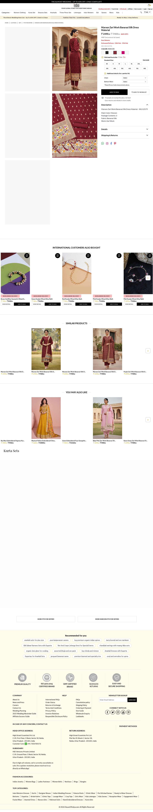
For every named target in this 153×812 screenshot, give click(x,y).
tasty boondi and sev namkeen (117, 640)
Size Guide (146, 60)
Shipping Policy (81, 705)
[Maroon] (115, 53)
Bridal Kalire (35, 796)
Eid (97, 12)
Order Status (50, 702)
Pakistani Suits (54, 800)
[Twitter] (112, 712)
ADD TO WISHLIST (140, 92)
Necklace (68, 782)
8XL (145, 68)
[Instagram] (118, 712)
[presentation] (5, 277)
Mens (111, 12)
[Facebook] (107, 712)
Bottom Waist (108, 82)
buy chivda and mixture (90, 651)
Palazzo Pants (78, 793)
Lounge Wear (58, 796)
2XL (139, 64)
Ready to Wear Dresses (123, 793)
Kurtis (34, 793)
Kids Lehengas (90, 796)
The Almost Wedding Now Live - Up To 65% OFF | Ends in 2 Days (25, 17)
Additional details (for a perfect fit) (118, 73)
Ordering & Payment (83, 708)
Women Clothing (20, 12)
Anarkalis (53, 12)
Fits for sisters (27, 22)
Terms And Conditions (53, 708)
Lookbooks (80, 716)
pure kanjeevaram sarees (59, 640)
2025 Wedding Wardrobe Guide (24, 714)
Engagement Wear (130, 796)
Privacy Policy (50, 711)
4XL (115, 68)
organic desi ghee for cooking (37, 651)
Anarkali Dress (29, 800)
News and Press (18, 702)
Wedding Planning (19, 711)
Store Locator (138, 9)
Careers (16, 705)
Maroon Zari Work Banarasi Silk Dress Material (49, 22)
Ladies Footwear (44, 782)
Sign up (150, 9)
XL (131, 64)
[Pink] (103, 53)
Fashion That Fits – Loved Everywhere (76, 17)
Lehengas (77, 12)
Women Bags (31, 782)
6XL (130, 68)
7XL (137, 68)
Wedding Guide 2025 (104, 9)
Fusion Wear (17, 800)
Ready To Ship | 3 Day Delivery (127, 17)
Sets (20, 22)
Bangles (83, 782)
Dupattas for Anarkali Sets (35, 656)
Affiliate (130, 9)
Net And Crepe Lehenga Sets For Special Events (75, 646)
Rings (76, 782)
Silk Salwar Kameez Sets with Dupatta (38, 646)
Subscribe (132, 700)
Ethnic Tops (46, 796)
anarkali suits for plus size (34, 640)
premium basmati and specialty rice (87, 656)
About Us (16, 700)
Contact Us (17, 708)
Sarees (104, 12)
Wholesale (123, 9)
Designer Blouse (45, 793)
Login (145, 9)
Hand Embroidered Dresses (73, 800)
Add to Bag (114, 92)
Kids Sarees (102, 796)
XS (107, 64)
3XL (107, 68)
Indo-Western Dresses (21, 793)
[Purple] (127, 53)
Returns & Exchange (52, 705)
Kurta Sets (89, 800)
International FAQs (52, 700)
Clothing (13, 22)
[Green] (111, 53)
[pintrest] (128, 712)
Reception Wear (115, 796)
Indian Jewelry (18, 782)
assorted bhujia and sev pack (65, 651)
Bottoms (16, 796)
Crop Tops (69, 796)
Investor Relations (52, 714)
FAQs (78, 700)
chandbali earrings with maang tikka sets (114, 646)
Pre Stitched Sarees (105, 793)
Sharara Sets (42, 12)
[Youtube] (123, 712)
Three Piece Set (65, 12)
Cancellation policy (83, 702)
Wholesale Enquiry (83, 714)
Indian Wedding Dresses (62, 793)
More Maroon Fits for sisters (107, 619)
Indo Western (88, 12)
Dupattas (24, 796)
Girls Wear (79, 796)
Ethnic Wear (90, 793)
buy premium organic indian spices (87, 640)
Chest (106, 78)
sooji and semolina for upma (117, 656)
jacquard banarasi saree (59, 656)
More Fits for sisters (46, 619)
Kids (117, 12)
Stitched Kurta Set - (114, 57)
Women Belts (57, 782)
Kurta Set (31, 12)
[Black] (107, 53)
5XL (122, 68)
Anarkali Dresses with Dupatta (116, 651)
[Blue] (119, 53)
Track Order (115, 9)
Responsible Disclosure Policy (56, 716)
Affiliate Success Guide (21, 716)
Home (6, 22)
